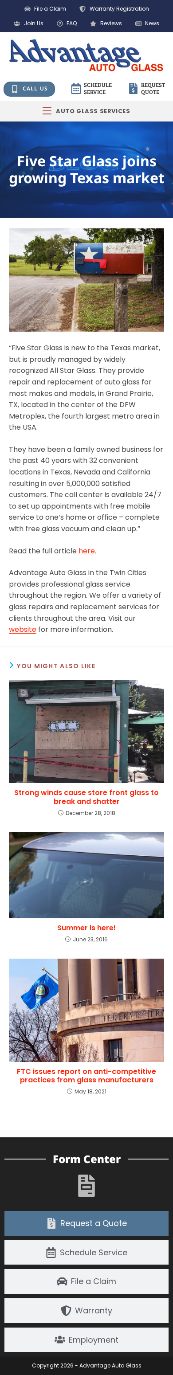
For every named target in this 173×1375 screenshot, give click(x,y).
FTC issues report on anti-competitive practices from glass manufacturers (86, 1075)
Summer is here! (86, 928)
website (22, 629)
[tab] (86, 1223)
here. (87, 551)
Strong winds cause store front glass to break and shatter (86, 796)
